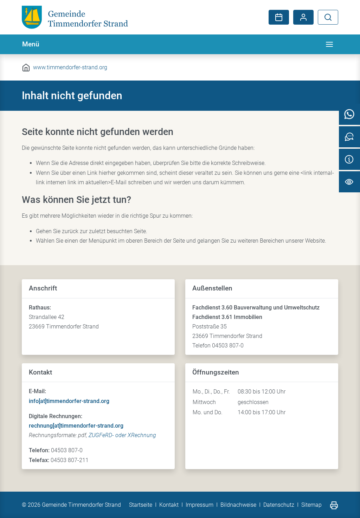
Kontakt (169, 504)
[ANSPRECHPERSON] (349, 136)
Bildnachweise (238, 504)
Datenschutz (278, 504)
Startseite (140, 504)
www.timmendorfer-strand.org (70, 67)
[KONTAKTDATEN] (349, 159)
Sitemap (311, 504)
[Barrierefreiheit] (349, 181)
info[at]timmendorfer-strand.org (69, 401)
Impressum (199, 504)
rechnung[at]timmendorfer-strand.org (76, 425)
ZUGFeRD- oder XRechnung (122, 435)
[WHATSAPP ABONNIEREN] (349, 114)
